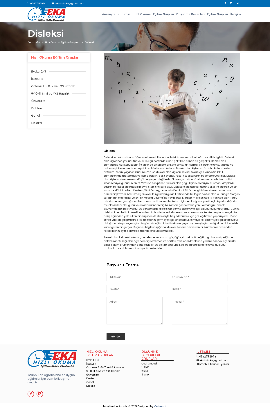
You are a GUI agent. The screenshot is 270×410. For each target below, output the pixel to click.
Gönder (116, 336)
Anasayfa (108, 14)
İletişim (235, 14)
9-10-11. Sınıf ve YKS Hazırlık (103, 371)
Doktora (91, 378)
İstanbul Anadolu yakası (214, 364)
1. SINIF (145, 367)
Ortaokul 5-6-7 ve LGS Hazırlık (105, 367)
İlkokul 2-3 (92, 360)
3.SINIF (145, 374)
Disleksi (110, 151)
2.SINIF (145, 371)
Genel (90, 382)
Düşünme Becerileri (190, 14)
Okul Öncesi (149, 363)
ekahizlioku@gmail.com (69, 3)
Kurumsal (124, 14)
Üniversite (92, 375)
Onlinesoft (161, 406)
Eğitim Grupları (163, 14)
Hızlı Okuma (142, 14)
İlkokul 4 (91, 364)
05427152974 (38, 3)
